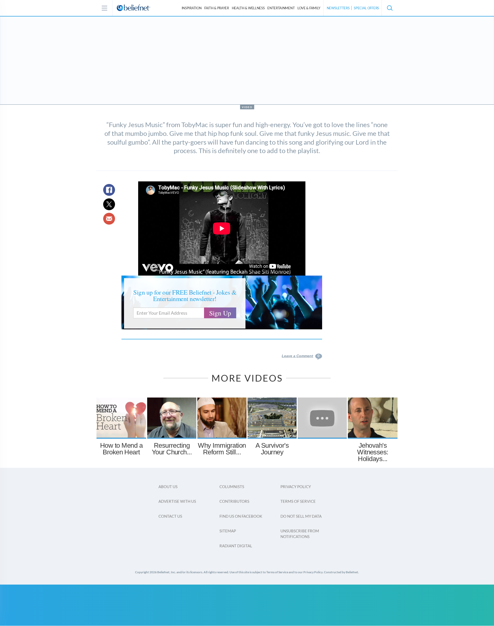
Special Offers (366, 8)
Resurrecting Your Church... (172, 449)
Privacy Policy (295, 486)
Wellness (248, 8)
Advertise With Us (177, 501)
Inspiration (192, 8)
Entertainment (281, 8)
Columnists (231, 486)
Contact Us (170, 516)
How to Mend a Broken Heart (121, 449)
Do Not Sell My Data (301, 516)
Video (247, 107)
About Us (168, 486)
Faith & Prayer (216, 8)
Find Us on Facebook (240, 516)
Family (308, 8)
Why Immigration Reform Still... (222, 449)
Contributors (234, 501)
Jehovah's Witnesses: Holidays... (372, 452)
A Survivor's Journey (272, 449)
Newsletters (338, 8)
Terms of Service (298, 501)
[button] (390, 8)
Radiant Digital (235, 545)
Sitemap (227, 530)
